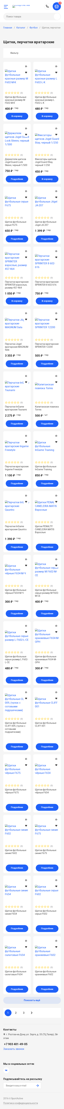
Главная (7, 27)
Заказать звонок (13, 1048)
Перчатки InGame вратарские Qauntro (16, 528)
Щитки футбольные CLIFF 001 (45, 724)
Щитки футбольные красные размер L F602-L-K (45, 100)
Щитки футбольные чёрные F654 (45, 791)
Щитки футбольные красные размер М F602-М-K (15, 100)
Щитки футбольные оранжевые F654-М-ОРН (45, 659)
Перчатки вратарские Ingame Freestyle (17, 468)
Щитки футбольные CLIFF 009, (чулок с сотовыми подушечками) (15, 727)
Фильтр (14, 53)
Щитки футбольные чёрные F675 (15, 791)
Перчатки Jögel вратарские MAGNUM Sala (16, 347)
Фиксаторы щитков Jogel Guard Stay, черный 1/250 (45, 162)
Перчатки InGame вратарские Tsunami (16, 408)
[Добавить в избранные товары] (26, 72)
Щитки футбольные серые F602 (45, 912)
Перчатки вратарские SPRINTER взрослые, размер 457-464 (17, 285)
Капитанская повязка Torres (47, 408)
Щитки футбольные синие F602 (15, 851)
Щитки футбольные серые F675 (15, 223)
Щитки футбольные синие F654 (15, 912)
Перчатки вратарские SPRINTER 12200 (47, 345)
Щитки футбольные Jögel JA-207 (45, 223)
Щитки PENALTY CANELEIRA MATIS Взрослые (44, 529)
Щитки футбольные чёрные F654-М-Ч (15, 591)
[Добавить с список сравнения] (26, 66)
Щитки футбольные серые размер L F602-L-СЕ (16, 659)
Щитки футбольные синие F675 (45, 851)
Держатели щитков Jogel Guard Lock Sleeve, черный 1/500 (16, 162)
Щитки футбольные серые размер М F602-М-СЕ (47, 593)
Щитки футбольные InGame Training (45, 468)
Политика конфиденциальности (20, 1103)
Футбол (34, 27)
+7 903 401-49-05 (47, 6)
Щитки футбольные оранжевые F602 (45, 973)
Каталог (20, 27)
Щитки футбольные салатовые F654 (15, 973)
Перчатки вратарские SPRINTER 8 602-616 (47, 283)
